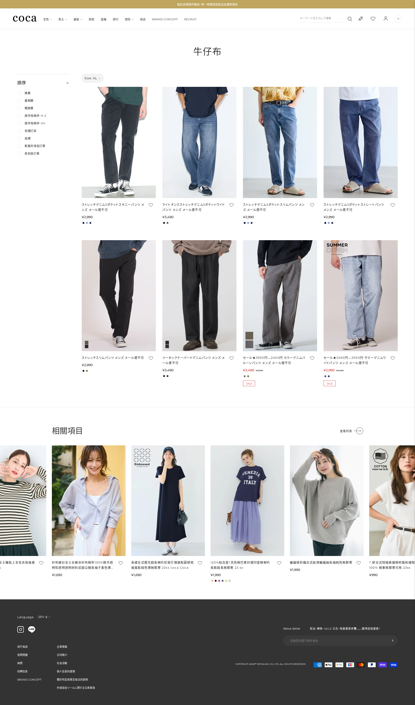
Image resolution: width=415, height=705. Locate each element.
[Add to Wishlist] (150, 205)
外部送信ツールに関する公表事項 (76, 687)
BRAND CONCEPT (165, 19)
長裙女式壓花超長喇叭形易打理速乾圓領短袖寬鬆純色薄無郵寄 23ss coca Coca (162, 565)
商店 (143, 19)
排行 (115, 19)
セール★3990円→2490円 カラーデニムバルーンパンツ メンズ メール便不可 (274, 360)
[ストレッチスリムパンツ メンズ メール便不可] (119, 295)
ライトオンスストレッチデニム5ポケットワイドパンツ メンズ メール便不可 (193, 207)
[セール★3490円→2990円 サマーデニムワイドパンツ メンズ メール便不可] (361, 295)
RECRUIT (190, 19)
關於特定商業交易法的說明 (72, 679)
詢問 (19, 663)
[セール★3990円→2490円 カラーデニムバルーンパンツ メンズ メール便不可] (280, 295)
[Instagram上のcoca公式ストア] (20, 632)
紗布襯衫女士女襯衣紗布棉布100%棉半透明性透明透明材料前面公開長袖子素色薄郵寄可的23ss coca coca (83, 565)
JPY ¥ (42, 617)
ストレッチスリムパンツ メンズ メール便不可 (113, 358)
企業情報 (62, 646)
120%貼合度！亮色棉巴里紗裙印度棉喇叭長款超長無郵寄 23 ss (240, 565)
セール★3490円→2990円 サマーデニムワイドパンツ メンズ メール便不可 (355, 360)
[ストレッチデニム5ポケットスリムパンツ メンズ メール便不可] (280, 142)
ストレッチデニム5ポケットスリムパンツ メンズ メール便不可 (274, 207)
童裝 (76, 19)
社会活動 (62, 663)
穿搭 (91, 19)
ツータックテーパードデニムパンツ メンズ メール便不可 (193, 360)
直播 (103, 19)
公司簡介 (62, 655)
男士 (61, 19)
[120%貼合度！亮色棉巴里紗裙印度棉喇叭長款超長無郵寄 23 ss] (247, 500)
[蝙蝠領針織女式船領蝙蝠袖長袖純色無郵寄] (327, 500)
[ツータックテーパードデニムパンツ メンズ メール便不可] (199, 295)
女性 (46, 19)
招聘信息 (22, 671)
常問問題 (22, 655)
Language (25, 617)
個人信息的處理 (66, 671)
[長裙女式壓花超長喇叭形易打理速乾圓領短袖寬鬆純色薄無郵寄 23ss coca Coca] (168, 500)
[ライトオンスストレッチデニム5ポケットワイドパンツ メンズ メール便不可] (199, 142)
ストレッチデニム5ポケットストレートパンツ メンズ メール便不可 (354, 207)
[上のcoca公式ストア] (31, 632)
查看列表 (346, 431)
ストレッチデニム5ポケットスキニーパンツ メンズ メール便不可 (113, 207)
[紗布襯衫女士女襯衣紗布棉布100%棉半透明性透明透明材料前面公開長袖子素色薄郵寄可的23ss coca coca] (89, 500)
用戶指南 (22, 646)
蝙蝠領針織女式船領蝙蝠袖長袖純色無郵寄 (321, 562)
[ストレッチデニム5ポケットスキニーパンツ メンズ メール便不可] (119, 142)
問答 (128, 19)
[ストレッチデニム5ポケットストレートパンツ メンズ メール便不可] (361, 142)
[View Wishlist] (377, 19)
